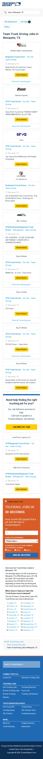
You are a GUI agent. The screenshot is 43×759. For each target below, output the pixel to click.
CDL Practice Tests (29, 710)
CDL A (9, 550)
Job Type (25, 22)
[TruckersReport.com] (11, 5)
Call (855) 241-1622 (21, 427)
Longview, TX (28, 618)
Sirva (21, 140)
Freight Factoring (28, 723)
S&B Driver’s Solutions (21, 468)
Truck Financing (9, 726)
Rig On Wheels (21, 328)
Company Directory (29, 687)
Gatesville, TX (28, 606)
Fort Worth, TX (28, 603)
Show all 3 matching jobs (21, 285)
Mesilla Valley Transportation (21, 51)
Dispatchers (26, 726)
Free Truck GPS (8, 707)
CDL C (28, 550)
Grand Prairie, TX (29, 609)
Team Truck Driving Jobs (16, 645)
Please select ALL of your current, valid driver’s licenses (19, 547)
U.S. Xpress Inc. (21, 179)
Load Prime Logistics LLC (21, 437)
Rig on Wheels (21, 256)
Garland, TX (13, 612)
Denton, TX (13, 630)
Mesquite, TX (28, 621)
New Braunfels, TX (30, 627)
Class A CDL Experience (14, 537)
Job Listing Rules (26, 749)
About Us (6, 723)
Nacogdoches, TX (29, 624)
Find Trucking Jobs (10, 687)
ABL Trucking (22, 221)
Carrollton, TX (14, 627)
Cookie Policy (14, 749)
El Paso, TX (13, 606)
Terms (38, 746)
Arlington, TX (14, 621)
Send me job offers (21, 555)
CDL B (18, 550)
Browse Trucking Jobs (11, 691)
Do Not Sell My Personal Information (21, 746)
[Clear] (38, 12)
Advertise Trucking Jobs (31, 678)
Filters (7, 27)
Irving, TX (26, 612)
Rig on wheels (21, 292)
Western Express (21, 95)
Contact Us (7, 678)
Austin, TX (13, 624)
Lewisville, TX (28, 615)
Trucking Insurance (29, 713)
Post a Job (26, 691)
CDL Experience (10, 22)
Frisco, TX (12, 609)
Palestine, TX (28, 630)
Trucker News (27, 707)
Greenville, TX (14, 615)
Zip (6, 529)
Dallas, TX (12, 603)
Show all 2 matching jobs (21, 81)
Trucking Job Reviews (30, 694)
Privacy (4, 746)
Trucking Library (9, 710)
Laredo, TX (13, 618)
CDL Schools (7, 713)
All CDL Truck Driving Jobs (14, 642)
